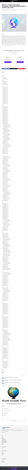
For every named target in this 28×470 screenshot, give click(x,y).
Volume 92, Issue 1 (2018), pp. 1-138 (6, 220)
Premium (22, 375)
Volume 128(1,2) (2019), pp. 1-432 (5, 253)
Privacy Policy (3, 461)
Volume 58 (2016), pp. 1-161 (5, 151)
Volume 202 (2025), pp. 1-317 (5, 350)
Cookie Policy (3, 462)
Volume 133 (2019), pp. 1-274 (5, 260)
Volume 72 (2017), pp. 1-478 (5, 173)
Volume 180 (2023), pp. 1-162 (5, 321)
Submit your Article (5, 408)
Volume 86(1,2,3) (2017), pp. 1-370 (5, 191)
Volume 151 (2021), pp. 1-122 (5, 287)
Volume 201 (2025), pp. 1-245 (5, 349)
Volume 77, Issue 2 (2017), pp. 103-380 (7, 180)
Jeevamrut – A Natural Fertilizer (7, 410)
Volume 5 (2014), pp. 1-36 (4, 83)
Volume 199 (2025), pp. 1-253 (5, 347)
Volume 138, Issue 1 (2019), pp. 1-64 (6, 268)
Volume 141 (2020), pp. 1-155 (5, 276)
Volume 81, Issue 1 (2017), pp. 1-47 (6, 185)
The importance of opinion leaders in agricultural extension (12, 382)
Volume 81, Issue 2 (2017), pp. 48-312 (7, 186)
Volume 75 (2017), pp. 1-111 (5, 176)
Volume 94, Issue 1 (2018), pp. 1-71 (6, 224)
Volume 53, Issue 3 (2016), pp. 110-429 (7, 146)
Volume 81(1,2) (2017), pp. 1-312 (5, 184)
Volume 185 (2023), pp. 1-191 (5, 326)
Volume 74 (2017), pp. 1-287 (5, 175)
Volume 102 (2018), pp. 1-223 (5, 205)
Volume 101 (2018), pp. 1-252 (5, 204)
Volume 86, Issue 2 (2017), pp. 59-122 (7, 193)
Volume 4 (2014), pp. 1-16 (4, 82)
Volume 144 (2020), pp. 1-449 (5, 279)
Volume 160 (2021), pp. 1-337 (5, 298)
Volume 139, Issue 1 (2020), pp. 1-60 (6, 273)
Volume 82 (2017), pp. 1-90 (5, 187)
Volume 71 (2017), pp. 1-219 (5, 172)
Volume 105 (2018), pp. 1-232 (5, 208)
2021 (2, 286)
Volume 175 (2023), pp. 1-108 (5, 316)
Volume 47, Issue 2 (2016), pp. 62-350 (7, 135)
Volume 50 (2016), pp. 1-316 (5, 140)
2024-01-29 (3, 12)
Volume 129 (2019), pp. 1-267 (5, 256)
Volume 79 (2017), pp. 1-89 (5, 182)
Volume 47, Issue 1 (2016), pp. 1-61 (6, 134)
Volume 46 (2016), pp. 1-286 (5, 132)
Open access (3, 72)
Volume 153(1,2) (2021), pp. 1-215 (5, 289)
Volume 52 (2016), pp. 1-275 (5, 142)
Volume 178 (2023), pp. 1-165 (5, 319)
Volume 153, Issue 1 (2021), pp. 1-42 (6, 290)
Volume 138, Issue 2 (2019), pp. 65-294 (7, 269)
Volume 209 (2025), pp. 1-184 (5, 357)
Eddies (10, 66)
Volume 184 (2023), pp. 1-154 (5, 325)
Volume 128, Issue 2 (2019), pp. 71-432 (7, 255)
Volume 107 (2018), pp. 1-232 (5, 210)
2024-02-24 (6, 383)
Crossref (3, 448)
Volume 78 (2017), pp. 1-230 (5, 181)
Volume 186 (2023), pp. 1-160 (5, 327)
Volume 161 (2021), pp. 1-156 (5, 299)
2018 (2, 202)
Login (11, 53)
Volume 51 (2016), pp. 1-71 (5, 141)
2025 (2, 346)
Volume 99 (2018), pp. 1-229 (5, 230)
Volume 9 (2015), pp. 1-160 (5, 103)
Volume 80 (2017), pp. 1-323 (5, 183)
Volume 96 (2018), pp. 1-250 (5, 227)
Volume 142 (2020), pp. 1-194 (5, 277)
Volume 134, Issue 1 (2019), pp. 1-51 (6, 262)
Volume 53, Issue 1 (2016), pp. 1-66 (6, 144)
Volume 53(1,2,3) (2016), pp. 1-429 (5, 143)
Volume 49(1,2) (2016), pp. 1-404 (5, 137)
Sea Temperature (15, 66)
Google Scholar (3, 450)
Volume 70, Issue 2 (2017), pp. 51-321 (7, 171)
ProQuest (3, 452)
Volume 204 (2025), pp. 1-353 (5, 352)
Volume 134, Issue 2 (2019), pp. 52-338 (7, 263)
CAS (2, 449)
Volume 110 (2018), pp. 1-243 (5, 213)
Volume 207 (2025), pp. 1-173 (5, 355)
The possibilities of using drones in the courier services (12, 377)
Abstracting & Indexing (4, 441)
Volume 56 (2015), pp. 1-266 (5, 149)
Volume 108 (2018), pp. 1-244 (5, 211)
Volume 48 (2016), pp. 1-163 (5, 136)
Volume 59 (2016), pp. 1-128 (5, 152)
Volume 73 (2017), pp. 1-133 (5, 174)
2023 (2, 315)
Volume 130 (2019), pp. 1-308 (5, 257)
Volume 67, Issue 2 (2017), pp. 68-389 (7, 166)
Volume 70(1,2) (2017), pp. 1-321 (5, 169)
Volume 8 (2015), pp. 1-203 (5, 102)
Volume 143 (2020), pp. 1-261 (5, 278)
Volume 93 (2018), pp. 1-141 (5, 222)
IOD (12, 66)
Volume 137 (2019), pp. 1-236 (5, 266)
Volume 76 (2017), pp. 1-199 (5, 177)
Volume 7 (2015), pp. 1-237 (5, 101)
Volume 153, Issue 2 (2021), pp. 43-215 (7, 291)
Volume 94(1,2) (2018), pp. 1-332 (5, 223)
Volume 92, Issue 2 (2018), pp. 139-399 (7, 221)
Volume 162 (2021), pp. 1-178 (5, 300)
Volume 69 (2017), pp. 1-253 (5, 168)
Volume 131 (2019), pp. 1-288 (5, 258)
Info (2, 369)
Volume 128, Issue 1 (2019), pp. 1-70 (6, 254)
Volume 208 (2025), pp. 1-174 (5, 356)
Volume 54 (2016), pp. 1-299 (5, 147)
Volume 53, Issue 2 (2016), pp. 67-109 (7, 145)
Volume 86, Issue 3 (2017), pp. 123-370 (7, 194)
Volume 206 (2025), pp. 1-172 (5, 354)
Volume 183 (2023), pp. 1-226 (5, 324)
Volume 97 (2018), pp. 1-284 (5, 228)
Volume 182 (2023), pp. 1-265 (5, 323)
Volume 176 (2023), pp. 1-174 (5, 317)
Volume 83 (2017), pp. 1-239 (5, 188)
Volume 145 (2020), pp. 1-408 (5, 280)
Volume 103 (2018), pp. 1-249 (5, 206)
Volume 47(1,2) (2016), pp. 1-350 (5, 133)
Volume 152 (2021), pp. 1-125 (5, 288)
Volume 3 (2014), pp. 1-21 (4, 81)
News (2, 370)
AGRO (2, 455)
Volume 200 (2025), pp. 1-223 (5, 348)
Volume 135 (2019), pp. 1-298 (5, 264)
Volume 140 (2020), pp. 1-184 (5, 275)
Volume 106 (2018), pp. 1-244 (5, 209)
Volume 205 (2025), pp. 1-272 (5, 353)
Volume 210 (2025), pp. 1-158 (5, 358)
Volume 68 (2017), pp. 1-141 (5, 167)
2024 (2, 328)
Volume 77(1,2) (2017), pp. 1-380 (5, 178)
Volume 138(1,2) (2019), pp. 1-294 (5, 267)
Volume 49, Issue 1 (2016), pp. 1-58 (6, 138)
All (20, 375)
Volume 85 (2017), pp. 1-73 (5, 190)
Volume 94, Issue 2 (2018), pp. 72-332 (7, 225)
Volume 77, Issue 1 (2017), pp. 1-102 (6, 179)
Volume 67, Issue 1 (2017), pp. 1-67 (6, 165)
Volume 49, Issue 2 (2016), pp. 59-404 (7, 139)
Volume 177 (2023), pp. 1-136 (5, 318)
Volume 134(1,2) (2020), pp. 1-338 (5, 261)
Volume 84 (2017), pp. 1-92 (5, 189)
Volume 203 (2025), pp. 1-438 (5, 351)
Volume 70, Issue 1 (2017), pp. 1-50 (6, 170)
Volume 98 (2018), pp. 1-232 (5, 229)
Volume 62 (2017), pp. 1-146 (5, 159)
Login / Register (3, 460)
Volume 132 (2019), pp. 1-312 (5, 259)
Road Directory (3, 453)
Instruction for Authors (4, 440)
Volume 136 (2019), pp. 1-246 (5, 265)
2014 (2, 80)
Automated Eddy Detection (6, 66)
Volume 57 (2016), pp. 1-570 (5, 150)
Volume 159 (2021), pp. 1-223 (5, 297)
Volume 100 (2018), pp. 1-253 (5, 203)
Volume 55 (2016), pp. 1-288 (5, 148)
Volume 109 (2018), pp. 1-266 (5, 212)
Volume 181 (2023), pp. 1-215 (5, 322)
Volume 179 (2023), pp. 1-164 (5, 320)
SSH (18, 66)
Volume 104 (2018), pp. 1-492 (5, 207)
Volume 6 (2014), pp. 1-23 (4, 84)
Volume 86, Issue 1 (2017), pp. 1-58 (6, 192)
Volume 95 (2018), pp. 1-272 (5, 226)
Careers (3, 443)
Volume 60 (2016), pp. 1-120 (5, 153)
